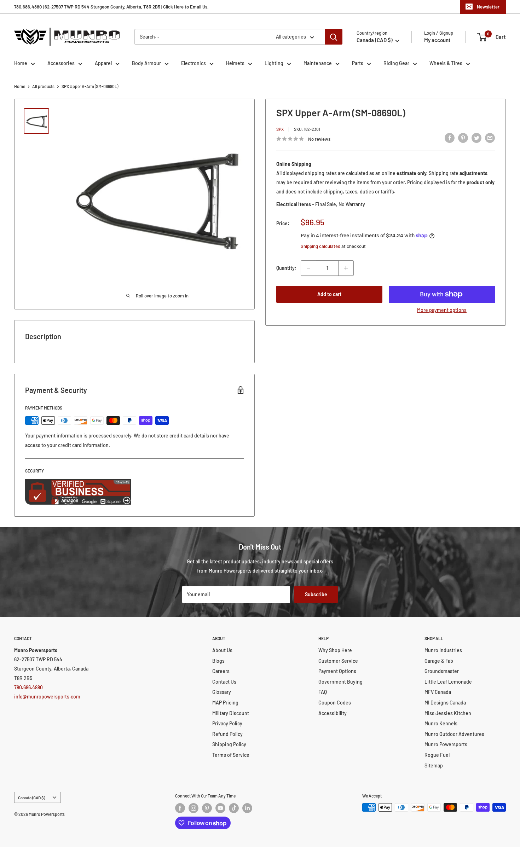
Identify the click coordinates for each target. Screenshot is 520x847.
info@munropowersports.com (47, 697)
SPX (280, 129)
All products (43, 86)
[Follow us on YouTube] (220, 808)
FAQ (322, 692)
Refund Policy (227, 734)
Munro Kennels (440, 723)
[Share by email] (490, 138)
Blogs (218, 661)
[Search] (333, 37)
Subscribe (316, 594)
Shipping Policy (229, 744)
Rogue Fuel (437, 755)
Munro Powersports (445, 744)
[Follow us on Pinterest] (207, 808)
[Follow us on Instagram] (193, 808)
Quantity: (286, 268)
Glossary (221, 692)
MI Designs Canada (445, 703)
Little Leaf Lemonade (448, 682)
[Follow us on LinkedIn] (247, 808)
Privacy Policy (227, 723)
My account (437, 40)
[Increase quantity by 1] (346, 268)
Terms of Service (230, 755)
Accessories (61, 63)
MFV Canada (437, 692)
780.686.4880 (28, 687)
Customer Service (338, 661)
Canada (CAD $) (31, 797)
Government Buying (340, 682)
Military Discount (230, 713)
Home (20, 63)
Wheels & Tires (445, 63)
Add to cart (329, 294)
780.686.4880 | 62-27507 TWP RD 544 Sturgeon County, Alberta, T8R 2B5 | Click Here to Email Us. (111, 7)
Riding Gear (396, 63)
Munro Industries (443, 650)
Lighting (274, 63)
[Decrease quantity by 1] (308, 268)
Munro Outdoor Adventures (454, 734)
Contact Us (224, 682)
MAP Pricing (225, 703)
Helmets (235, 63)
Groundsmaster (441, 671)
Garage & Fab (438, 661)
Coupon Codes (334, 703)
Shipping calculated (320, 246)
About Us (222, 650)
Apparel (103, 63)
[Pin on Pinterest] (463, 138)
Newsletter (488, 7)
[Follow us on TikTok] (234, 808)
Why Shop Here (335, 650)
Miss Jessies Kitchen (447, 713)
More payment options (442, 310)
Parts (357, 63)
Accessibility (332, 713)
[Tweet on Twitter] (476, 138)
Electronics (193, 63)
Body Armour (146, 63)
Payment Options (337, 671)
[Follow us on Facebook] (180, 808)
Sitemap (433, 765)
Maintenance (318, 63)
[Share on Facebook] (450, 138)
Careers (221, 671)
